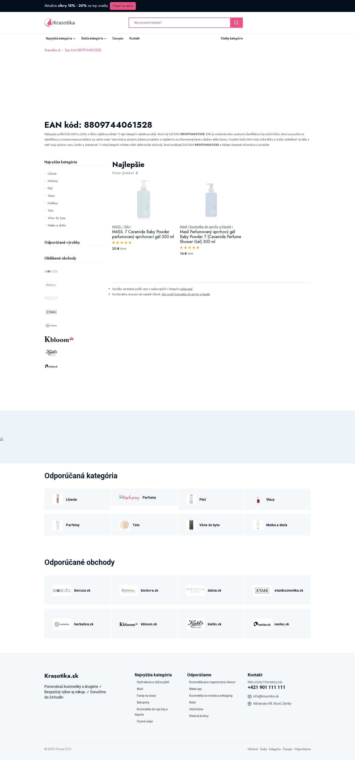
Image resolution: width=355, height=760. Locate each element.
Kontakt (134, 38)
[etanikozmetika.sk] (262, 589)
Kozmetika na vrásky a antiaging (211, 695)
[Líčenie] (58, 499)
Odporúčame (302, 749)
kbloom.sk (149, 624)
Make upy (195, 688)
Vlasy (51, 195)
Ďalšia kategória (92, 38)
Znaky (263, 749)
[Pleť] (191, 499)
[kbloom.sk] (128, 623)
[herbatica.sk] (62, 623)
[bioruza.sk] (62, 589)
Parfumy (53, 181)
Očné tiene (196, 709)
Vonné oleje (145, 721)
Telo (50, 210)
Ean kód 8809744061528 (83, 50)
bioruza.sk (82, 590)
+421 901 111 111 (267, 687)
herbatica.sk (83, 624)
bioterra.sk (149, 590)
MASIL (116, 226)
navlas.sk (281, 624)
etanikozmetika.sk (288, 590)
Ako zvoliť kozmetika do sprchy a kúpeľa (186, 294)
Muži (140, 688)
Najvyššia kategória (59, 38)
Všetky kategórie (232, 38)
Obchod (253, 749)
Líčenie (52, 173)
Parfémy (53, 203)
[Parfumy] (129, 497)
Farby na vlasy (146, 695)
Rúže (192, 702)
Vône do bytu (57, 218)
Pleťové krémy (199, 716)
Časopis (117, 38)
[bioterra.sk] (128, 589)
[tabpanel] (211, 212)
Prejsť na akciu (123, 5)
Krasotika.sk (52, 50)
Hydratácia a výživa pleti (153, 682)
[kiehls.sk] (195, 623)
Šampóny (143, 702)
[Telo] (124, 524)
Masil (183, 226)
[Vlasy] (258, 499)
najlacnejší (186, 289)
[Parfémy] (58, 524)
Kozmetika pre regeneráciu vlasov (212, 682)
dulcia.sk (214, 590)
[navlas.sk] (262, 623)
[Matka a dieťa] (258, 524)
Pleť (50, 188)
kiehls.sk (214, 624)
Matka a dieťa (57, 225)
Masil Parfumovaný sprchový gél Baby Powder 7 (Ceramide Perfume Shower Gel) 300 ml (210, 237)
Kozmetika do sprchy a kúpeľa (210, 226)
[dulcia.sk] (195, 589)
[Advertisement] (177, 83)
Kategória (275, 749)
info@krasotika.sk (266, 696)
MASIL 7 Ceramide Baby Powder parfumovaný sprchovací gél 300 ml (143, 234)
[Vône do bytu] (191, 524)
